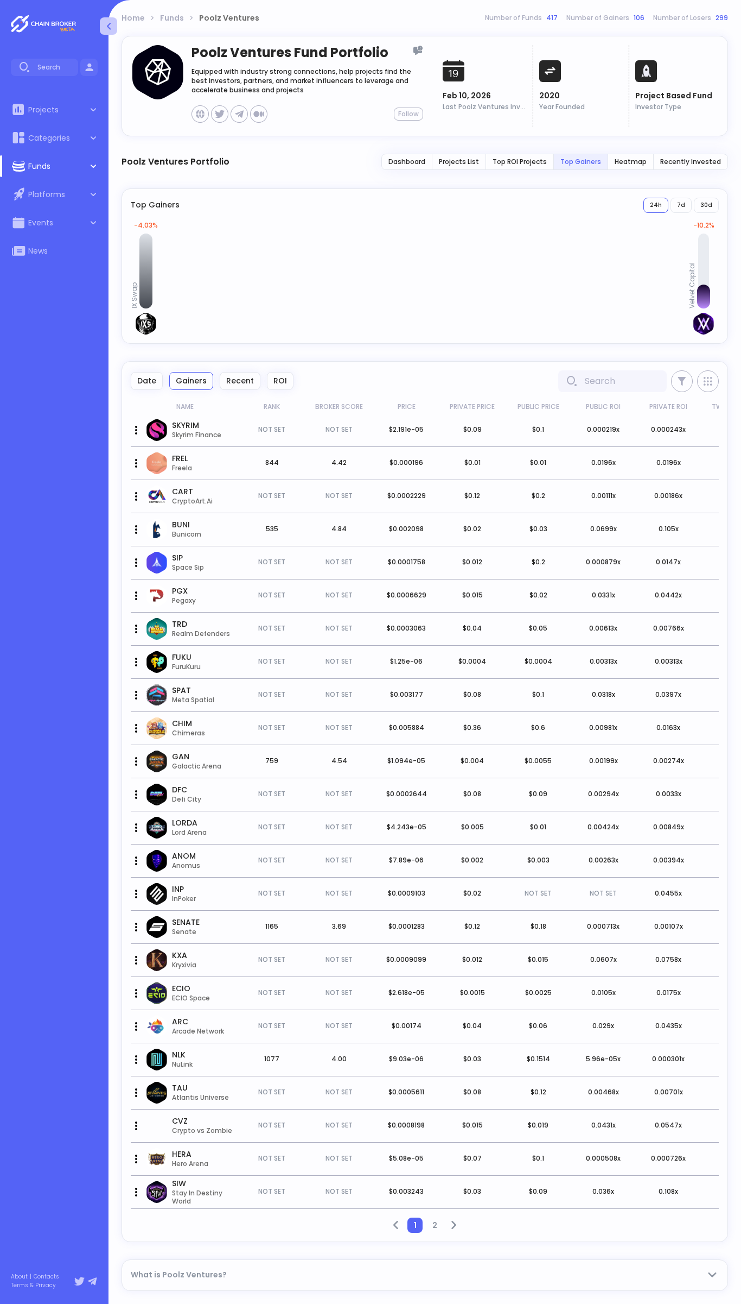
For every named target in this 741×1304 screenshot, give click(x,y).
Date (146, 380)
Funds (172, 18)
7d (681, 205)
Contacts (46, 1277)
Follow (408, 113)
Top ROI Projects (520, 161)
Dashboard (406, 161)
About (19, 1277)
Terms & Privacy (33, 1285)
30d (706, 205)
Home (133, 18)
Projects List (459, 161)
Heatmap (631, 161)
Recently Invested (690, 161)
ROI (280, 380)
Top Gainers (580, 161)
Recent (240, 380)
